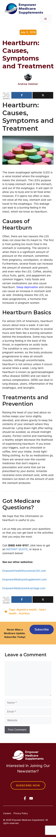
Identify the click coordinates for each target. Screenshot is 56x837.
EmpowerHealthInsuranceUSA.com (24, 570)
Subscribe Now (28, 785)
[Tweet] (43, 95)
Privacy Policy (21, 813)
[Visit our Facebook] (24, 798)
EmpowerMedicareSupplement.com (24, 579)
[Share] (21, 95)
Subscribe (42, 629)
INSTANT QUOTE (17, 549)
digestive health (26, 609)
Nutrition (24, 613)
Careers (7, 813)
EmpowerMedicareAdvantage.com (23, 588)
